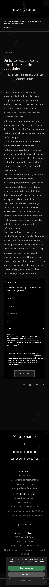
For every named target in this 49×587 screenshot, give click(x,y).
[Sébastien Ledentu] (24, 9)
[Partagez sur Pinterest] (36, 384)
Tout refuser (26, 574)
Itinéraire (24, 524)
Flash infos (21, 21)
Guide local (24, 475)
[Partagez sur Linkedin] (42, 384)
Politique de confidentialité (24, 488)
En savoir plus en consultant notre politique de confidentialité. (24, 362)
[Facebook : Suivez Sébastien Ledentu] (24, 443)
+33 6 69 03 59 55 (30, 459)
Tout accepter (26, 568)
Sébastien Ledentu (10, 21)
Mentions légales (24, 483)
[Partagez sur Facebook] (24, 384)
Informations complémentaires (24, 479)
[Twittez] (30, 384)
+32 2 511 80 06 (29, 452)
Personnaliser (26, 581)
